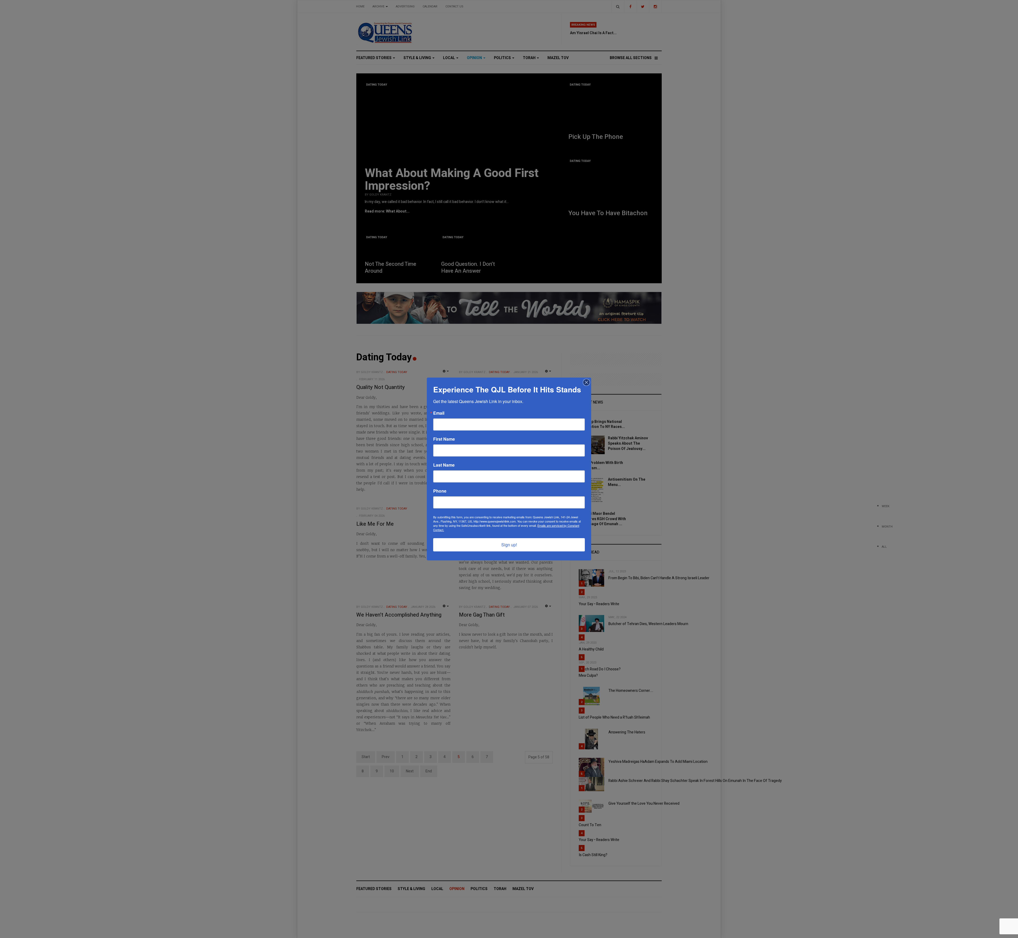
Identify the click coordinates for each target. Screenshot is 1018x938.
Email (438, 413)
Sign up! (509, 545)
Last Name (444, 465)
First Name (444, 439)
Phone (439, 491)
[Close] (586, 382)
